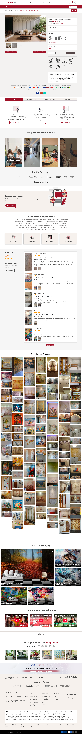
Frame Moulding (67, 74)
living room (58, 78)
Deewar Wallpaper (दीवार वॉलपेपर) (41, 716)
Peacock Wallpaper (52, 716)
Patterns (29, 714)
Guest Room (8, 719)
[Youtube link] (67, 677)
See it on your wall (40, 52)
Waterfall (32, 716)
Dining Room (68, 717)
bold (65, 75)
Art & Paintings (57, 711)
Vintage (24, 716)
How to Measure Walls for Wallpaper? (46, 697)
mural (72, 78)
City (61, 713)
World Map (70, 711)
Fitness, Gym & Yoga (42, 719)
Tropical (62, 711)
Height (59, 36)
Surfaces (17, 716)
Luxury (58, 719)
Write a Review (10, 270)
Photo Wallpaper (13, 720)
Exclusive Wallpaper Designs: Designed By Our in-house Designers (25, 711)
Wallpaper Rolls (46, 3)
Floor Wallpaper (15, 719)
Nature (15, 713)
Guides (14, 99)
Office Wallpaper (63, 714)
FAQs (43, 702)
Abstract (19, 713)
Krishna (37, 717)
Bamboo (27, 713)
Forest (74, 713)
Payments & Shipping (10, 677)
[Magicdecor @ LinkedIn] (50, 645)
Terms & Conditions (38, 677)
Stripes (13, 716)
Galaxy (7, 714)
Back (74, 10)
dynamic (61, 77)
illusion (50, 78)
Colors (43, 704)
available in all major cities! (41, 7)
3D (58, 74)
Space (69, 714)
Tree (39, 713)
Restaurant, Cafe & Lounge (45, 714)
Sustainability (68, 99)
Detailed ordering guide (41, 123)
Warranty (12, 679)
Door (48, 719)
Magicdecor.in (12, 732)
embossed (65, 77)
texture (67, 79)
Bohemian (43, 713)
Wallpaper (51, 81)
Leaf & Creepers (20, 714)
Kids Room (47, 711)
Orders (55, 696)
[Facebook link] (74, 677)
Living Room (73, 74)
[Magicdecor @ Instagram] (42, 645)
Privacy (7, 679)
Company (60, 3)
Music (26, 714)
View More (41, 538)
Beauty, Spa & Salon (34, 713)
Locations (32, 704)
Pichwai (71, 719)
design (52, 77)
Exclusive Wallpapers (34, 698)
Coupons (56, 699)
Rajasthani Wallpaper (61, 716)
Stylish (64, 79)
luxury (62, 78)
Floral (71, 713)
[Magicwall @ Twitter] (46, 645)
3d (51, 75)
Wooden (28, 716)
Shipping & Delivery (50, 99)
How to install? (45, 701)
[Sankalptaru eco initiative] (71, 699)
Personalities (29, 719)
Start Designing (10, 205)
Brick (51, 713)
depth (50, 77)
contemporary (72, 75)
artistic (59, 75)
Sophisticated (60, 79)
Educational (35, 719)
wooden (59, 81)
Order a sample (70, 53)
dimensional (57, 77)
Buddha (33, 717)
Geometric (12, 714)
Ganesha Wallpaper (27, 717)
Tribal (21, 716)
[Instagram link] (69, 677)
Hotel (16, 714)
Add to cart (52, 53)
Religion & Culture (35, 714)
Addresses (56, 701)
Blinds (53, 3)
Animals (23, 713)
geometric (70, 77)
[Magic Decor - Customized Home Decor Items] (13, 2)
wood (57, 81)
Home (26, 3)
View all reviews (50, 345)
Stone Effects (8, 716)
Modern (62, 719)
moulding (69, 78)
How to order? (45, 699)
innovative (54, 78)
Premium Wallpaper (34, 696)
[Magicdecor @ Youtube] (39, 645)
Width (50, 36)
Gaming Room (62, 717)
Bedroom (61, 74)
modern (65, 78)
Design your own (33, 699)
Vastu (66, 711)
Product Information (32, 99)
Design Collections (34, 702)
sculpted (53, 79)
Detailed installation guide (65, 122)
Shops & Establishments (55, 714)
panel (50, 79)
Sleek (56, 79)
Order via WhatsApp (11, 52)
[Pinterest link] (76, 677)
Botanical (47, 713)
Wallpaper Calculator (34, 705)
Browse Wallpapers (35, 3)
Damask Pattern (66, 713)
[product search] (68, 2)
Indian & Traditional (9, 713)
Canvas (43, 705)
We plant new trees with (71, 695)
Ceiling (58, 713)
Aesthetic (52, 711)
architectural (55, 75)
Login (65, 7)
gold (73, 77)
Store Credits (57, 698)
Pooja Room (55, 717)
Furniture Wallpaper (22, 719)
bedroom (62, 75)
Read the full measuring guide (16, 122)
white (54, 81)
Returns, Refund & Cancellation (24, 677)
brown (68, 75)
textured (70, 79)
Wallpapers (55, 74)
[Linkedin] (72, 677)
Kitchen (51, 717)
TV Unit (7, 720)
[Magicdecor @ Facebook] (54, 645)
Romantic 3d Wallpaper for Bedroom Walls (14, 717)
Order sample (32, 701)
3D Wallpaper (41, 711)
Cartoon (54, 713)
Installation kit (53, 42)
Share (51, 16)
